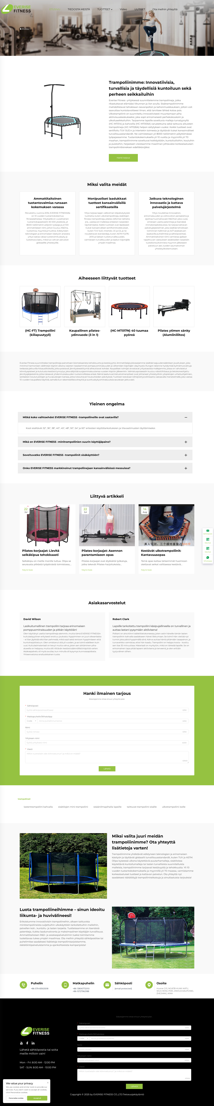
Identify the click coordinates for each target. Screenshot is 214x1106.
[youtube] (21, 1043)
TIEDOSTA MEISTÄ (79, 9)
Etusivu (25, 29)
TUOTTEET (104, 9)
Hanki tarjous (123, 158)
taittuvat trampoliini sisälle (142, 806)
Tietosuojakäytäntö (133, 1094)
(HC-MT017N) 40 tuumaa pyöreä (129, 333)
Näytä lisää (27, 570)
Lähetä (107, 769)
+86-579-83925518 (39, 988)
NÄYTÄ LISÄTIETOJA (40, 306)
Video (123, 9)
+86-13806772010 (81, 988)
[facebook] (27, 1043)
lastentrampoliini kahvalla (38, 806)
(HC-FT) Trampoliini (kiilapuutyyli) (40, 333)
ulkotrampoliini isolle (173, 806)
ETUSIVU (54, 9)
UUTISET (139, 9)
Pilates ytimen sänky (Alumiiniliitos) (174, 333)
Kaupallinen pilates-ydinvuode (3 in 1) (84, 333)
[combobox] (31, 721)
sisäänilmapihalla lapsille (107, 806)
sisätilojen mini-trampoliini (73, 806)
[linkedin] (33, 1043)
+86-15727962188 (81, 991)
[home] (16, 9)
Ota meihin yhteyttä (164, 9)
